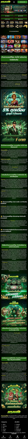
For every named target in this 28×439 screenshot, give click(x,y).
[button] (14, 2)
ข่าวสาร (24, 437)
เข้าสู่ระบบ (10, 437)
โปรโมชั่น (17, 437)
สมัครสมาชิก (3, 437)
